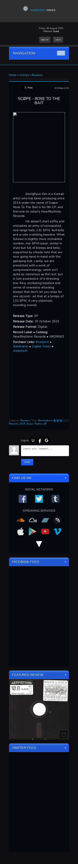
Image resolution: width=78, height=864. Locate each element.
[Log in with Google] (47, 440)
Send (27, 462)
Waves (42, 10)
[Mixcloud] (33, 521)
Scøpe (29, 423)
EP (45, 423)
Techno (39, 423)
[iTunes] (20, 532)
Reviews (37, 75)
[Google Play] (33, 532)
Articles (24, 75)
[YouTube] (45, 532)
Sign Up (44, 40)
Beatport (42, 342)
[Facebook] (23, 500)
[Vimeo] (57, 532)
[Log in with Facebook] (40, 440)
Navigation (24, 53)
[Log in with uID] (33, 440)
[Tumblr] (55, 500)
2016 (22, 423)
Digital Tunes (41, 346)
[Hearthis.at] (57, 521)
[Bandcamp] (45, 521)
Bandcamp (20, 346)
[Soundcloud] (20, 521)
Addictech (20, 351)
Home (12, 75)
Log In (58, 40)
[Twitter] (39, 500)
